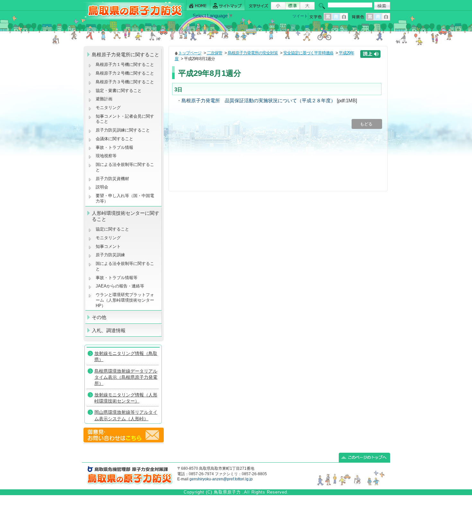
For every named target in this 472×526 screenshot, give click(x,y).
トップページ (189, 52)
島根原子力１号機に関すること (125, 64)
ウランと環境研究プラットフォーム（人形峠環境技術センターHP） (125, 300)
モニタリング (108, 107)
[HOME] (198, 5)
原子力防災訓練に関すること (123, 130)
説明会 (102, 187)
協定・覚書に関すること (119, 90)
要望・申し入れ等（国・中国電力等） (125, 198)
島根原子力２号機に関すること (125, 73)
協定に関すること (112, 229)
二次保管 (214, 52)
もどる (367, 124)
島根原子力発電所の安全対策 (253, 52)
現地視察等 (106, 155)
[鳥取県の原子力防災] (133, 18)
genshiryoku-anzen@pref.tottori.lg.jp (221, 479)
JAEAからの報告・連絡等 (120, 286)
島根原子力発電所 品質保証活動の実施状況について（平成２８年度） (258, 100)
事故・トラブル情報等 (117, 277)
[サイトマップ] (227, 5)
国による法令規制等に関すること (125, 167)
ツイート (300, 16)
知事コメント (108, 246)
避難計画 (104, 98)
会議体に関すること (114, 138)
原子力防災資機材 (112, 178)
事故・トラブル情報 (116, 147)
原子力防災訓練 (110, 254)
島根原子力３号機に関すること (125, 81)
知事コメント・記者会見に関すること (125, 119)
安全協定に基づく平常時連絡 (308, 52)
